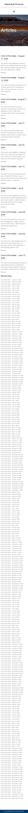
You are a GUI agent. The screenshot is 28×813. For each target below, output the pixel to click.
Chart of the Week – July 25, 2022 (10, 706)
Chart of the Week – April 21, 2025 (10, 421)
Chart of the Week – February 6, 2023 (11, 650)
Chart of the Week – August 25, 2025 (11, 386)
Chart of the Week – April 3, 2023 (10, 636)
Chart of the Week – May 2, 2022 (10, 729)
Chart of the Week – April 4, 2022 (10, 738)
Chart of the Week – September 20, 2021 (12, 798)
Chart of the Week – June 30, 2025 (10, 402)
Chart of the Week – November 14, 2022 (12, 673)
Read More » (3, 72)
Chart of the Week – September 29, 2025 (12, 375)
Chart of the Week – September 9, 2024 (11, 488)
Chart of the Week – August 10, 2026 (11, 282)
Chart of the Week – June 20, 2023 (10, 613)
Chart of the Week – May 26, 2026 (10, 304)
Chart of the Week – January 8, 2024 (11, 554)
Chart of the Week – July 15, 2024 (10, 504)
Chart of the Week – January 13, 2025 (11, 450)
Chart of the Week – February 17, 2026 (11, 334)
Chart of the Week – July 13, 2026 (10, 290)
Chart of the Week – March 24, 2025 (11, 429)
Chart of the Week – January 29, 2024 (11, 548)
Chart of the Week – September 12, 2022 (12, 692)
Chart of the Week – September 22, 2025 (12, 377)
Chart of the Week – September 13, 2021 (12, 796)
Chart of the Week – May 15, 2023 (10, 623)
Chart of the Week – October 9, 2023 (11, 579)
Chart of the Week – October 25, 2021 (11, 785)
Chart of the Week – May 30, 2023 (10, 619)
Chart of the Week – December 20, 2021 (12, 769)
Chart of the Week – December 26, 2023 (12, 556)
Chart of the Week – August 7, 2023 (10, 598)
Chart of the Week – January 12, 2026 (11, 344)
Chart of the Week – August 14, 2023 (11, 596)
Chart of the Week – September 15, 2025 (12, 379)
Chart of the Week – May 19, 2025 (10, 415)
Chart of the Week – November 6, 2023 (11, 571)
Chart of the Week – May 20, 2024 (10, 521)
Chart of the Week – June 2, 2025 (10, 411)
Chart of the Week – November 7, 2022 (11, 675)
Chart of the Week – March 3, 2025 (10, 436)
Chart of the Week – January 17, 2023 (11, 656)
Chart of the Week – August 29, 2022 (11, 696)
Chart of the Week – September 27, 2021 (12, 794)
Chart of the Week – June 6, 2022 (10, 719)
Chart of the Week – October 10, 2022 (11, 683)
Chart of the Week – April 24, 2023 (10, 629)
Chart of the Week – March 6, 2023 (10, 642)
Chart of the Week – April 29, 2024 (10, 527)
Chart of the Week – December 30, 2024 (12, 454)
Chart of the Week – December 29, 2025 (12, 348)
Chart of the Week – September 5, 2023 (11, 590)
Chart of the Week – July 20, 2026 (10, 288)
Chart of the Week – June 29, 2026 (10, 294)
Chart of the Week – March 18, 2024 (11, 540)
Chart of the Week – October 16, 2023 (11, 577)
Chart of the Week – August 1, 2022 (10, 704)
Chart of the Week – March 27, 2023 (11, 638)
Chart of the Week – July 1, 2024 (10, 509)
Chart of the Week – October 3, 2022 (11, 685)
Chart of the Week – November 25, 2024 (12, 465)
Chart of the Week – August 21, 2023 (11, 594)
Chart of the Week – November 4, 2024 (11, 471)
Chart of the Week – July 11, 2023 (10, 606)
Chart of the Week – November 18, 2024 (12, 467)
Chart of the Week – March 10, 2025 (11, 434)
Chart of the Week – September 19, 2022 (12, 690)
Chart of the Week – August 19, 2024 (11, 494)
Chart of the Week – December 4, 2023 (11, 563)
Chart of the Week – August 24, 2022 (11, 698)
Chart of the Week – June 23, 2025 (10, 404)
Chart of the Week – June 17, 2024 (10, 513)
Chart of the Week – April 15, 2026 (10, 317)
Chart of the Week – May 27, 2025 (10, 413)
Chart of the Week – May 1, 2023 (10, 627)
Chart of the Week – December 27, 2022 (12, 663)
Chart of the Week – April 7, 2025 (10, 425)
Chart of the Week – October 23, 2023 (11, 575)
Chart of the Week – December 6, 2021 (11, 773)
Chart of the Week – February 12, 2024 (11, 544)
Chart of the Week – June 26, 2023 (10, 611)
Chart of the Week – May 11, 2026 (10, 309)
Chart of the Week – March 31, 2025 (11, 427)
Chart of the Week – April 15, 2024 (10, 531)
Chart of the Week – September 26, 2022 (12, 688)
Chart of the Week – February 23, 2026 (11, 331)
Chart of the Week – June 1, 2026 (10, 302)
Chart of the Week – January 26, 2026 (11, 340)
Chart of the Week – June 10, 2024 (10, 515)
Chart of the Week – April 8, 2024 (10, 533)
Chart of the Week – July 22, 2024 (10, 502)
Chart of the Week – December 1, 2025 (11, 357)
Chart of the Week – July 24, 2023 (10, 602)
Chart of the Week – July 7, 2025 (10, 400)
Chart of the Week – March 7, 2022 (10, 746)
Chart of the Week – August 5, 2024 (10, 498)
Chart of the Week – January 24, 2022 (11, 758)
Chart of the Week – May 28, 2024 (10, 519)
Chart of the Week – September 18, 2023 (12, 586)
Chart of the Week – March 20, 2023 (11, 640)
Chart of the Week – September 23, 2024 (12, 484)
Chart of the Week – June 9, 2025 (10, 409)
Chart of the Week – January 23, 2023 (11, 654)
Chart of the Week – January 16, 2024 (11, 552)
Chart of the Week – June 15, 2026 (10, 298)
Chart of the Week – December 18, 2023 (12, 558)
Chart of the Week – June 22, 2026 (10, 296)
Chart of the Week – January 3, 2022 (11, 765)
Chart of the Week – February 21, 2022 (11, 750)
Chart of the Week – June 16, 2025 (10, 406)
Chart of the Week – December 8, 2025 (11, 354)
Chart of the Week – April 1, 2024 (10, 536)
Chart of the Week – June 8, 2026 (10, 300)
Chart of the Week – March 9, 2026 (10, 327)
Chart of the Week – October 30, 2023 (11, 573)
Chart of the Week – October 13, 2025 (11, 371)
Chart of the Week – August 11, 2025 (11, 390)
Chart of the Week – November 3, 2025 (11, 365)
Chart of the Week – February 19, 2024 (11, 542)
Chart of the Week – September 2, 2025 (11, 384)
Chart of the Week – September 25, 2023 (12, 583)
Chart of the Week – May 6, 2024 (10, 525)
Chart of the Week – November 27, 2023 (12, 565)
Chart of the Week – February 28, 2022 (11, 748)
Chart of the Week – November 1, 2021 (11, 783)
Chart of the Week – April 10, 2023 (10, 633)
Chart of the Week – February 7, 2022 (11, 754)
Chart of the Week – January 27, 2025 (11, 446)
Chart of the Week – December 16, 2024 (12, 459)
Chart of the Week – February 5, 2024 (11, 546)
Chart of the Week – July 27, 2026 (10, 286)
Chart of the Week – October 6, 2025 (11, 373)
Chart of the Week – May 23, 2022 (10, 723)
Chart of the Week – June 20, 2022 (10, 715)
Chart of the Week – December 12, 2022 (12, 667)
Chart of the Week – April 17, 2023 (10, 631)
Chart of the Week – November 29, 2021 (12, 775)
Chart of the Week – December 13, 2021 (12, 771)
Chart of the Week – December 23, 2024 (12, 456)
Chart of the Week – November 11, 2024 (12, 469)
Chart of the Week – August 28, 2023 (11, 592)
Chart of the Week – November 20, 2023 (12, 567)
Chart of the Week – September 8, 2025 (11, 381)
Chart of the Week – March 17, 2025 (11, 432)
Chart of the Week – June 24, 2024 (10, 511)
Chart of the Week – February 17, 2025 (11, 440)
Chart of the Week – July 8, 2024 (10, 506)
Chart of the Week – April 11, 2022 (10, 735)
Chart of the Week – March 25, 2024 (11, 538)
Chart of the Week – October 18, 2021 (11, 788)
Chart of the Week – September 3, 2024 (11, 490)
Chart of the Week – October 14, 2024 (11, 477)
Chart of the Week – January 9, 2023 (11, 658)
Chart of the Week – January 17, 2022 (11, 760)
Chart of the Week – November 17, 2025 (12, 361)
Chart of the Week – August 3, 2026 (10, 284)
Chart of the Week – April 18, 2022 (10, 733)
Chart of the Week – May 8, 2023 (10, 625)
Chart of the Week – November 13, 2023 (12, 569)
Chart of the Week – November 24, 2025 (12, 359)
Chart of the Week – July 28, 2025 (10, 394)
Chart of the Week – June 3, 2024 (10, 517)
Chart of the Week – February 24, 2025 (11, 438)
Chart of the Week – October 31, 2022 (11, 677)
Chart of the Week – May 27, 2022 (10, 721)
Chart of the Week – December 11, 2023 (12, 561)
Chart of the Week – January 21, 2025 (11, 448)
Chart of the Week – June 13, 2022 (10, 717)
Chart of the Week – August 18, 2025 (11, 388)
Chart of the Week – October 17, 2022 (11, 681)
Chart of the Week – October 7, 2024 (11, 479)
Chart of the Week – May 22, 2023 (10, 621)
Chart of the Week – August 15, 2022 (11, 700)
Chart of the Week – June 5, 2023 (10, 617)
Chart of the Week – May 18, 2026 (10, 307)
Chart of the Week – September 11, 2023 (12, 588)
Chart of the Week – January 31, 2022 (11, 756)
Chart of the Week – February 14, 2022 (11, 752)
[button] (14, 11)
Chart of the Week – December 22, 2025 (12, 350)
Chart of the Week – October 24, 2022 (11, 679)
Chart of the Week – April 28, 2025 (10, 419)
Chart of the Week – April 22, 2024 (10, 529)
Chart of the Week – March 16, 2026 (11, 325)
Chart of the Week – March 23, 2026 (11, 323)
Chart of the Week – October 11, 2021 (11, 790)
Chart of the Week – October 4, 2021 (11, 792)
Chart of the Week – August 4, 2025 (10, 392)
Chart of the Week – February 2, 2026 (11, 338)
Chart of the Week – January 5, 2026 (11, 346)
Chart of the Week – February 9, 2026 (11, 336)
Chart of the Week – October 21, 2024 (11, 475)
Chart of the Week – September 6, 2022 (11, 694)
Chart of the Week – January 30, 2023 (11, 652)
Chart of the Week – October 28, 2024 (11, 473)
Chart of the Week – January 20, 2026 (11, 342)
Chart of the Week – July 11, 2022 (10, 711)
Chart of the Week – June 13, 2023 (10, 615)
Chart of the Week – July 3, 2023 (10, 608)
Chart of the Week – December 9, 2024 (11, 461)
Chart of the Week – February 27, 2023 (11, 644)
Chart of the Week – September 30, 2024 (12, 481)
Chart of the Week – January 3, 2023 (11, 661)
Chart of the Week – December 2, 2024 (11, 463)
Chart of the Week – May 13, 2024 (10, 523)
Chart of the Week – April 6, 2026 (10, 319)
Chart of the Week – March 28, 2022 (11, 740)
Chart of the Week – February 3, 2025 (11, 444)
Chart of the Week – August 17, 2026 (11, 279)
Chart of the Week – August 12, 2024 (11, 496)
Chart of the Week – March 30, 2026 (11, 321)
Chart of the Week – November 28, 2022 (12, 671)
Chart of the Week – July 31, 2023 (10, 600)
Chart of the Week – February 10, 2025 (11, 442)
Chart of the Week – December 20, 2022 (12, 665)
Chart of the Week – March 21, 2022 (11, 742)
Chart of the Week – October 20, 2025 (11, 369)
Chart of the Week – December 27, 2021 (12, 767)
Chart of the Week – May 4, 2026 (10, 311)
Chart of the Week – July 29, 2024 (10, 500)
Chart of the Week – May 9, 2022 (10, 727)
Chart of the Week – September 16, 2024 (12, 486)
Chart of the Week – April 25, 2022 (10, 731)
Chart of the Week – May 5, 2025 (10, 417)
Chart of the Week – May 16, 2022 (10, 725)
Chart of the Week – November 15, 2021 (12, 779)
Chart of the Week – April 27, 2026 (10, 313)
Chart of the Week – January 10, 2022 (11, 763)
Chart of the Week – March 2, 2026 (10, 329)
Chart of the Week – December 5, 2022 (11, 669)
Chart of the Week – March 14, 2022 (11, 744)
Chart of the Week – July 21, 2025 (10, 396)
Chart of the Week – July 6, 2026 (10, 292)
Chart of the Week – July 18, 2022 (10, 708)
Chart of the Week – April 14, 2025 (10, 423)
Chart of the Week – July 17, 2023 (10, 604)
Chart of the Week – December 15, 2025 (12, 352)
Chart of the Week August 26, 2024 (10, 492)
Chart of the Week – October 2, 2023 (11, 581)
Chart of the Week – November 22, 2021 (12, 777)
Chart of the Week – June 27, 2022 (10, 713)
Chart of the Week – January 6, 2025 (11, 452)
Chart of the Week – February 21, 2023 (11, 646)
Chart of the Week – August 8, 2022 (10, 702)
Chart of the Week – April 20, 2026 (10, 315)
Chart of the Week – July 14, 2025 (10, 398)
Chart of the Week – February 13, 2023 (11, 648)
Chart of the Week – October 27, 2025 (11, 367)
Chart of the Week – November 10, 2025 (12, 363)
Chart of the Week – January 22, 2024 (11, 550)
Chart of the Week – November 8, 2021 (11, 781)
